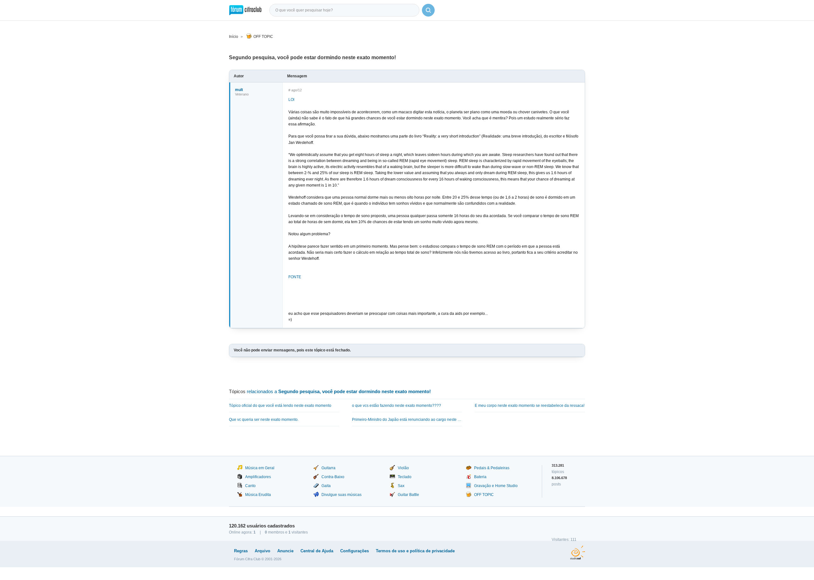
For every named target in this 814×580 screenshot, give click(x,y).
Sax (401, 486)
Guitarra (328, 468)
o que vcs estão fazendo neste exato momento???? (396, 405)
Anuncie (285, 550)
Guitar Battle (408, 494)
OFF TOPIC (263, 36)
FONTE (294, 277)
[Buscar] (428, 10)
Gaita (326, 486)
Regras (241, 550)
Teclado (404, 477)
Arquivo (262, 550)
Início (233, 36)
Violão (403, 468)
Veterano (242, 94)
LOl (291, 99)
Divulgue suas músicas (341, 494)
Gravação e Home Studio (496, 486)
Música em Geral (259, 468)
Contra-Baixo (332, 477)
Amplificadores (258, 477)
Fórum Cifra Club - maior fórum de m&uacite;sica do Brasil (245, 10)
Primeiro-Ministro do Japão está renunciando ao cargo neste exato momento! (407, 419)
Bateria (480, 477)
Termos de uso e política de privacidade (415, 550)
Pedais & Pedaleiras (491, 468)
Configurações (354, 550)
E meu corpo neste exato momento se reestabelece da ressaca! (529, 405)
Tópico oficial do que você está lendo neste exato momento (280, 405)
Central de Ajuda (316, 550)
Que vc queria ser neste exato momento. (264, 419)
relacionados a (339, 391)
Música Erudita (258, 494)
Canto (250, 486)
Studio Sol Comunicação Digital (577, 553)
